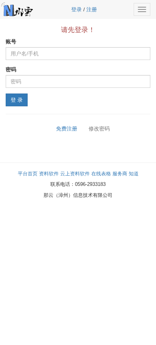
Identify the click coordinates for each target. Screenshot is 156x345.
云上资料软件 (75, 173)
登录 (76, 9)
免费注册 (67, 129)
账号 (11, 41)
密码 (11, 69)
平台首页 (27, 173)
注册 (91, 9)
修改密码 (98, 129)
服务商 (119, 173)
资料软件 (49, 173)
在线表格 (101, 173)
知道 (134, 173)
